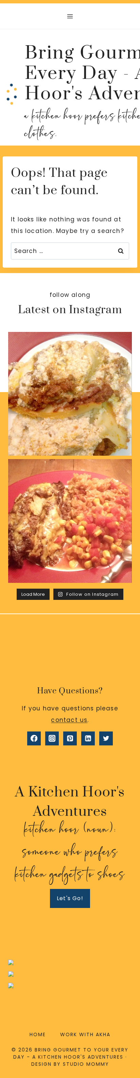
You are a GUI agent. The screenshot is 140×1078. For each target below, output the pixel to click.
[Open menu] (70, 16)
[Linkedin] (88, 738)
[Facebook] (34, 738)
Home (38, 1034)
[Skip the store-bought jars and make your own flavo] (70, 394)
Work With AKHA (85, 1034)
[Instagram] (52, 738)
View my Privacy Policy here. (70, 954)
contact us (69, 720)
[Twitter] (106, 738)
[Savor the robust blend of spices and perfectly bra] (70, 521)
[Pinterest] (70, 738)
